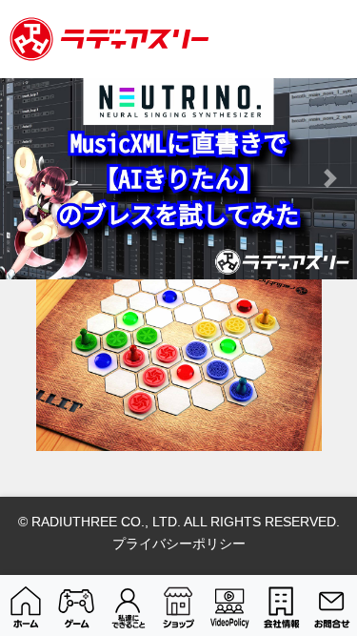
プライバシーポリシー (179, 543)
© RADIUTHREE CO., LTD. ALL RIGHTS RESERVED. (179, 521)
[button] (26, 178)
